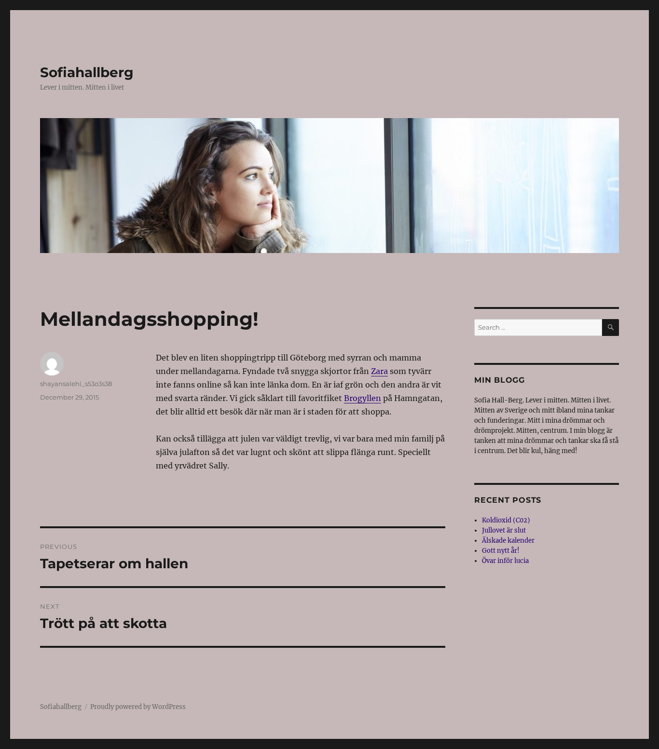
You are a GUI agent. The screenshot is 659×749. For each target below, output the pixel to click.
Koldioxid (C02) (506, 520)
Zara (379, 371)
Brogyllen (362, 398)
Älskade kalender (508, 540)
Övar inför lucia (505, 561)
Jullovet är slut (504, 530)
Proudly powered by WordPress (138, 707)
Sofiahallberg (87, 72)
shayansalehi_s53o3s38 (76, 384)
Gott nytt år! (501, 551)
